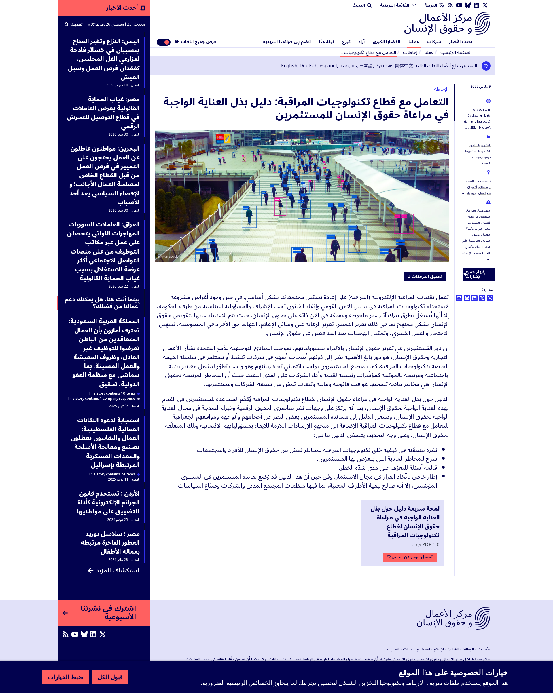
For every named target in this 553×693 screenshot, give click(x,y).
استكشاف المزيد (117, 570)
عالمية (487, 181)
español (328, 66)
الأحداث (484, 649)
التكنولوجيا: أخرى (480, 145)
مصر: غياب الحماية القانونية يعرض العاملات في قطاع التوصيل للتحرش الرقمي (103, 113)
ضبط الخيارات (65, 677)
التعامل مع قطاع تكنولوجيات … (368, 52)
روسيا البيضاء (473, 181)
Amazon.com (481, 109)
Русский (384, 66)
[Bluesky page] (467, 5)
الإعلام (439, 649)
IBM (474, 128)
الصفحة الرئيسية (455, 52)
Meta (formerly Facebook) (477, 119)
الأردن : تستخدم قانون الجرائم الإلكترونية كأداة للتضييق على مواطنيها (108, 502)
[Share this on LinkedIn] (474, 298)
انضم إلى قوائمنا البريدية (287, 42)
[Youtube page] (459, 5)
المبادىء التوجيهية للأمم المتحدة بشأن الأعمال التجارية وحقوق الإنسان (476, 247)
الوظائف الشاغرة (461, 649)
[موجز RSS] (450, 5)
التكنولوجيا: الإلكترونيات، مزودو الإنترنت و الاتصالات (476, 157)
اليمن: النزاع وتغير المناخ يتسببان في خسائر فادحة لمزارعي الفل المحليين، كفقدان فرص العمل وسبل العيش (104, 59)
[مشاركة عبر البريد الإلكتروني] (459, 298)
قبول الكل (110, 677)
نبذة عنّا (326, 42)
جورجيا (472, 193)
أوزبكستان (485, 187)
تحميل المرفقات (427, 277)
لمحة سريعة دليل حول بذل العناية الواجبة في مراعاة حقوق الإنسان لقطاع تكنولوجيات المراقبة (405, 522)
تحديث (76, 24)
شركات (434, 42)
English (289, 66)
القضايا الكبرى (386, 42)
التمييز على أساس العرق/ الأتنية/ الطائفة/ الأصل (478, 229)
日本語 (366, 66)
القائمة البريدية (395, 5)
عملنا (413, 42)
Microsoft (485, 128)
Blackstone (474, 116)
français (348, 66)
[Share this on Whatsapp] (490, 298)
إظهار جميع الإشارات (475, 274)
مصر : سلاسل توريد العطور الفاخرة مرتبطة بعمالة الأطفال (110, 543)
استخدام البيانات (416, 649)
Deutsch (308, 66)
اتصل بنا (392, 649)
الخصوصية (484, 210)
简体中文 (404, 66)
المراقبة (471, 210)
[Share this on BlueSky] (467, 298)
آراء (362, 42)
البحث (359, 5)
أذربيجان (472, 187)
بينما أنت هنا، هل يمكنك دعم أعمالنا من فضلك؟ (102, 303)
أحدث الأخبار (460, 42)
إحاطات (410, 52)
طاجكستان (484, 193)
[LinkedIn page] (476, 5)
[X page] (485, 5)
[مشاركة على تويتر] (482, 298)
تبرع (346, 42)
